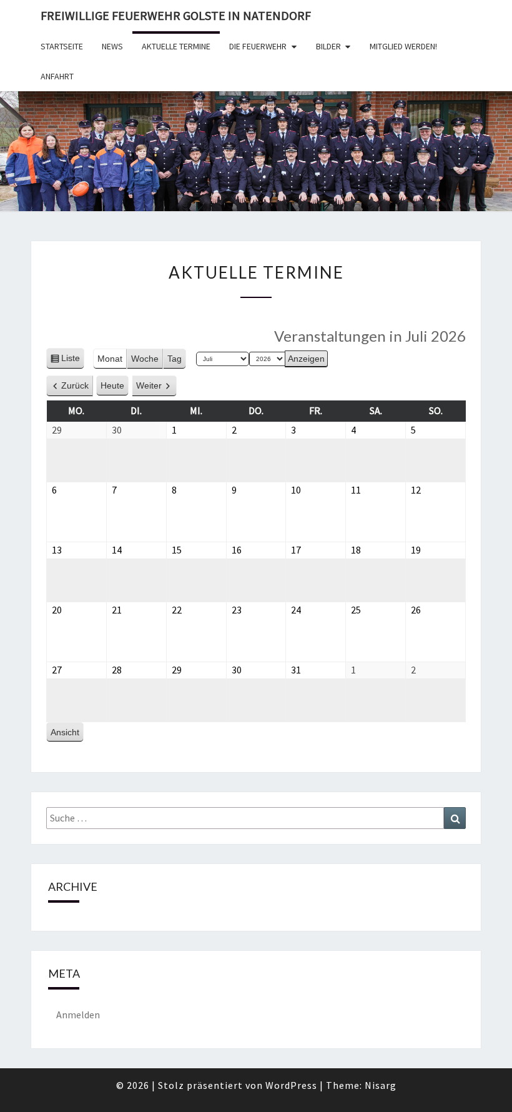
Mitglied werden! (403, 46)
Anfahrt (57, 76)
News (112, 46)
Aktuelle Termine (176, 46)
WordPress (291, 1085)
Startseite (62, 46)
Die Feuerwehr (258, 46)
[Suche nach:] (256, 818)
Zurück (75, 385)
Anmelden (78, 1014)
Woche (145, 359)
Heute (112, 385)
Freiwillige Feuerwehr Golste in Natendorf (176, 15)
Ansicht (67, 735)
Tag (174, 359)
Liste (70, 361)
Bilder (328, 46)
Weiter (149, 385)
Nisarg (380, 1085)
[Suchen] (455, 818)
